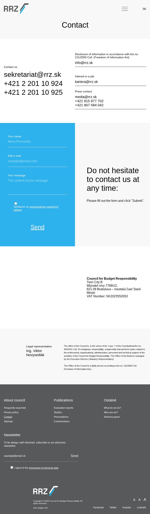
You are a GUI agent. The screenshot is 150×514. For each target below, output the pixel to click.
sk (144, 8)
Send (38, 227)
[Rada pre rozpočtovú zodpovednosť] (16, 8)
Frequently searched (15, 408)
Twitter (113, 507)
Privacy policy (11, 412)
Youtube (126, 507)
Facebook (98, 507)
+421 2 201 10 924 (33, 83)
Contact (8, 417)
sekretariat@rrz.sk (32, 74)
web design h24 (40, 508)
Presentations (61, 417)
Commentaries (62, 421)
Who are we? (111, 412)
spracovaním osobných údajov (36, 208)
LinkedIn (141, 507)
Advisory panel (112, 417)
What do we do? (112, 408)
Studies (58, 412)
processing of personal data (43, 468)
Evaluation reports (63, 408)
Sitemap (8, 421)
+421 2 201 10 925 (33, 92)
